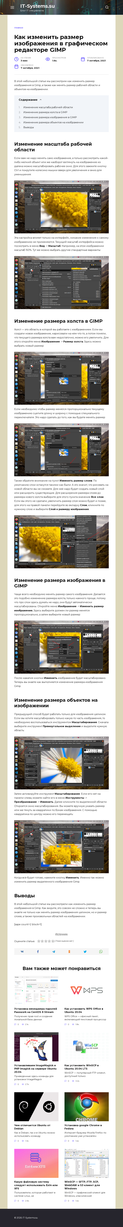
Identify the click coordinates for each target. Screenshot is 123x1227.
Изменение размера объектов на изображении (53, 122)
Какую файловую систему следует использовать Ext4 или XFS (36, 1185)
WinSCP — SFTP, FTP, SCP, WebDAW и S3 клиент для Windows (82, 1185)
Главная (18, 28)
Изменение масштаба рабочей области (48, 107)
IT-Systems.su (37, 6)
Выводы (28, 127)
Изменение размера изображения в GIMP (50, 117)
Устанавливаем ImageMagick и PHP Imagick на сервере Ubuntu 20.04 (35, 1068)
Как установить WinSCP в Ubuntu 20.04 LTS (81, 1067)
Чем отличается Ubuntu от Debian (32, 1127)
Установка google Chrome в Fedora (83, 1127)
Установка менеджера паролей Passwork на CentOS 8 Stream (35, 1010)
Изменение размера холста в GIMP (45, 112)
